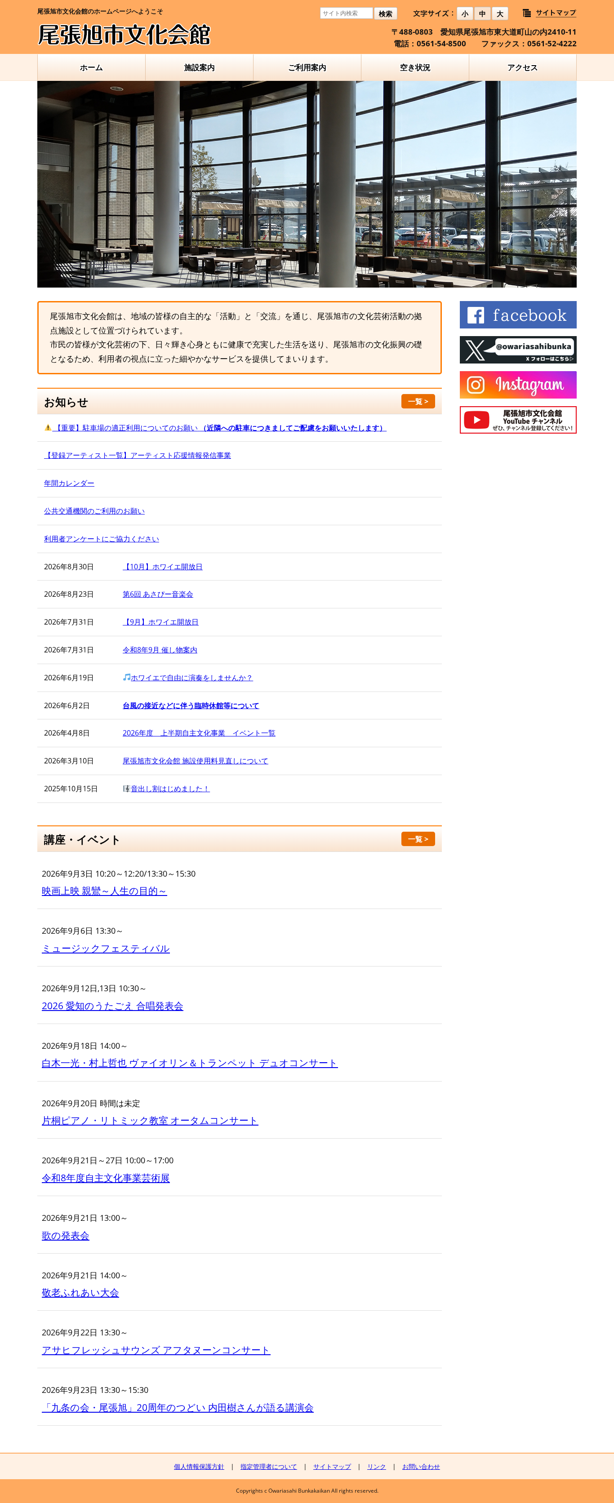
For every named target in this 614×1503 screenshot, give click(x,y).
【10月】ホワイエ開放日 (163, 567)
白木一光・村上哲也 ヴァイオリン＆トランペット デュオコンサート (190, 1062)
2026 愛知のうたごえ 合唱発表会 (112, 1005)
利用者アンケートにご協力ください (101, 539)
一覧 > (418, 401)
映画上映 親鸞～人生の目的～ (104, 890)
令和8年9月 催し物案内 (160, 650)
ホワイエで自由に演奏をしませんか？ (192, 678)
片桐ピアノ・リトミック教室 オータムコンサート (150, 1120)
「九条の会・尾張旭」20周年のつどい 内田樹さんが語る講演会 (178, 1407)
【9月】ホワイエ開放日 (161, 622)
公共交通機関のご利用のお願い (94, 511)
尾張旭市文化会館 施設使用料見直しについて (195, 761)
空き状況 (415, 67)
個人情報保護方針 (199, 1466)
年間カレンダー (69, 483)
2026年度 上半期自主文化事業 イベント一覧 (199, 733)
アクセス (522, 67)
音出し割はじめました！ (170, 789)
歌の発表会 (65, 1235)
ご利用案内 (307, 67)
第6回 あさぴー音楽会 (158, 594)
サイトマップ (332, 1466)
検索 (385, 14)
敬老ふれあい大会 (80, 1292)
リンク (376, 1466)
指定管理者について (268, 1466)
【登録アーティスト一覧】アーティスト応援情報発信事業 (137, 455)
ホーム (91, 67)
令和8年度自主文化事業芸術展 (106, 1177)
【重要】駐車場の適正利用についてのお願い (219, 428)
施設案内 (199, 67)
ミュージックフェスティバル (106, 948)
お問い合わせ (421, 1466)
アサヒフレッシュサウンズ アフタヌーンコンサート (156, 1349)
